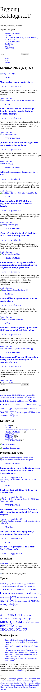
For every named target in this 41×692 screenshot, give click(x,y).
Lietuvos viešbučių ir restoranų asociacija (19, 430)
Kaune (26, 401)
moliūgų (38, 405)
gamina (4, 400)
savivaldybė (8, 412)
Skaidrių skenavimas (7, 681)
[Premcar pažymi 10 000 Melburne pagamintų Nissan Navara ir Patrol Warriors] (18, 193)
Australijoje (23, 395)
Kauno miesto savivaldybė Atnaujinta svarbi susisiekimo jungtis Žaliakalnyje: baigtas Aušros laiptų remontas (18, 265)
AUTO (7, 46)
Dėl (25, 397)
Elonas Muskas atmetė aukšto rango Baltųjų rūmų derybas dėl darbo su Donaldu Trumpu (17, 111)
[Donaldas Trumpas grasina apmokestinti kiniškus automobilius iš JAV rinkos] (11, 319)
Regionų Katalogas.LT (8, 30)
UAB (31, 412)
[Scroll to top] (0, 673)
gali (34, 397)
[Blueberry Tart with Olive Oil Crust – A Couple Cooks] (20, 482)
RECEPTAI (9, 44)
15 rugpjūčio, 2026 (15, 478)
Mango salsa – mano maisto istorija (16, 82)
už (39, 412)
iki (9, 401)
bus (12, 397)
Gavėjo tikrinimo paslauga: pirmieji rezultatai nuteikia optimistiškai (17, 532)
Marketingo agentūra (15, 679)
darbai (16, 397)
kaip (22, 401)
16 (9, 382)
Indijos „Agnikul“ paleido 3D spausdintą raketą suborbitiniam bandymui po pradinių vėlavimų (19, 359)
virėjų (12, 415)
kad (18, 401)
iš (15, 401)
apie (1, 395)
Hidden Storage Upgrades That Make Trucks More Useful (17, 548)
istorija (12, 401)
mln (34, 405)
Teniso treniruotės (17, 685)
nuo (3, 409)
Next (12, 382)
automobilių (31, 395)
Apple (4, 395)
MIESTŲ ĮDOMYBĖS (13, 34)
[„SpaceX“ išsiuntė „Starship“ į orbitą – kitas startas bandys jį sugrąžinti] (9, 225)
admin (4, 86)
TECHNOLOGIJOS (12, 42)
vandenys (4, 415)
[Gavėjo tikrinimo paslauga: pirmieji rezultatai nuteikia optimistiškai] (20, 523)
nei (1, 408)
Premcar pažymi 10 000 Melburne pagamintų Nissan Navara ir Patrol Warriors (16, 203)
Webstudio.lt (4, 563)
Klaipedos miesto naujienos (26, 681)
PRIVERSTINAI (28, 409)
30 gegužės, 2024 (15, 211)
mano (18, 405)
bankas (3, 397)
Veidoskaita (5, 685)
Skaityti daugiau (6, 98)
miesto (28, 404)
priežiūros (20, 409)
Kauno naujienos (6, 687)
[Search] (0, 52)
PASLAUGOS (10, 48)
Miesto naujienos (6, 683)
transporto (24, 412)
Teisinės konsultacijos (32, 679)
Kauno (32, 400)
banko (8, 397)
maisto (13, 405)
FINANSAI (9, 36)
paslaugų (7, 408)
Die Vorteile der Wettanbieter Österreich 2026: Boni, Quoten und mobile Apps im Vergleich (19, 512)
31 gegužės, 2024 (15, 86)
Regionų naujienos (21, 687)
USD (36, 412)
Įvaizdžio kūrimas (34, 683)
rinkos (35, 409)
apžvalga (9, 395)
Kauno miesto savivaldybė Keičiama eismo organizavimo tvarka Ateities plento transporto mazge (20, 470)
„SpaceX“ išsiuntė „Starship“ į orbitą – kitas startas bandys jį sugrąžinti (18, 234)
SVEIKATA (9, 438)
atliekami (16, 395)
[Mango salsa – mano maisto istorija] (7, 74)
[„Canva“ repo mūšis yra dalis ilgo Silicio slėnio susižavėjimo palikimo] (8, 134)
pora (13, 408)
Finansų (30, 397)
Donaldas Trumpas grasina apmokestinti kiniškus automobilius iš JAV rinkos (19, 328)
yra (17, 416)
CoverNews (19, 671)
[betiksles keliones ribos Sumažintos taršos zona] (6, 164)
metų (21, 405)
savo (18, 412)
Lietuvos (5, 404)
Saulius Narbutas (20, 683)
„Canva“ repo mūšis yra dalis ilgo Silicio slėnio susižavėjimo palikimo (19, 143)
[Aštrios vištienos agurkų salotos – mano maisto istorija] (14, 290)
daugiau (21, 397)
